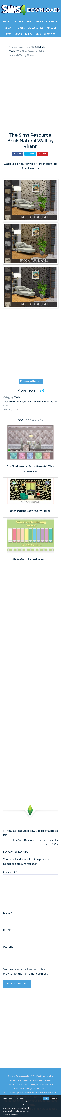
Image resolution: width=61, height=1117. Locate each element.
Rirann (19, 401)
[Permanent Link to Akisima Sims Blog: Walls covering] (30, 551)
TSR (40, 390)
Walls (17, 397)
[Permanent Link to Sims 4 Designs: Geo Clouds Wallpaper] (30, 503)
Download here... (30, 381)
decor (12, 401)
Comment (10, 872)
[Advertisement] (30, 95)
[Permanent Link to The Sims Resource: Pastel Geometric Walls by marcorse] (30, 459)
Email (7, 930)
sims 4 (27, 401)
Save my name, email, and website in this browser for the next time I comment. (27, 971)
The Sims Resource (42, 401)
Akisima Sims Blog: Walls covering (30, 558)
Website (8, 947)
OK (46, 1098)
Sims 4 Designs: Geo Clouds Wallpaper (30, 510)
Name (7, 913)
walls (6, 405)
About (54, 1098)
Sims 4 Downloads (30, 10)
